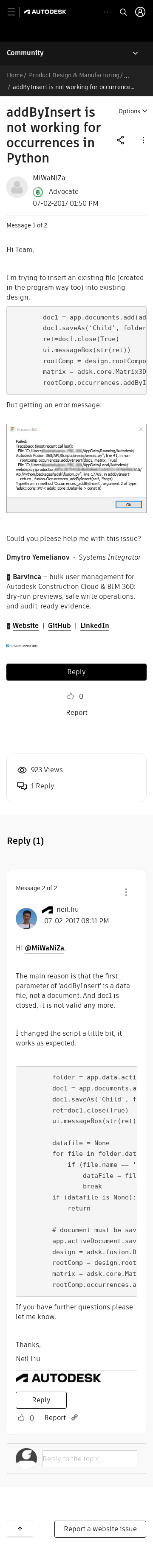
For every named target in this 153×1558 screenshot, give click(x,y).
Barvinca (27, 577)
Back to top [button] (20, 1529)
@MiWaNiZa (44, 948)
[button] (143, 139)
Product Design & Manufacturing (74, 75)
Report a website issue (100, 1529)
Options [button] (129, 111)
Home (15, 75)
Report (77, 712)
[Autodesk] (46, 11)
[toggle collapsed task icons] (107, 12)
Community (25, 53)
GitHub (59, 625)
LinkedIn (94, 625)
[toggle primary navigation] (16, 12)
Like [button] (70, 696)
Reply (76, 672)
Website (26, 625)
